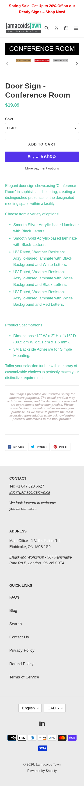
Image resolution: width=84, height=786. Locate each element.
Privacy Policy (22, 650)
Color (9, 119)
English (28, 708)
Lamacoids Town (48, 764)
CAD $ (53, 708)
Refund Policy (21, 664)
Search (15, 624)
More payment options (42, 168)
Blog (13, 610)
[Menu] (76, 27)
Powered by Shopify (42, 770)
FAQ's (14, 597)
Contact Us (19, 637)
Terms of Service (24, 677)
